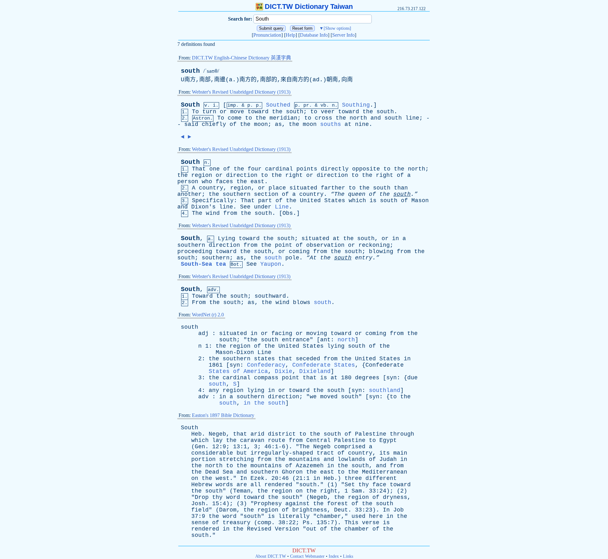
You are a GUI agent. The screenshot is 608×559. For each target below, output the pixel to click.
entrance (296, 340)
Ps (306, 522)
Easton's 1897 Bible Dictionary (223, 415)
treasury (236, 522)
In (243, 478)
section (266, 194)
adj (203, 333)
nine (362, 124)
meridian (283, 118)
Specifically (213, 200)
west (223, 478)
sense (200, 522)
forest (337, 503)
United (310, 200)
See (245, 207)
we (313, 397)
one (214, 169)
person (187, 181)
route (276, 440)
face (379, 484)
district (282, 434)
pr (306, 105)
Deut (341, 510)
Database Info (314, 35)
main (400, 453)
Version (287, 529)
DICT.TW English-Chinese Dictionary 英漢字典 (241, 57)
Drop (202, 497)
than (401, 188)
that (285, 359)
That (199, 169)
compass (266, 378)
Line (282, 207)
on (194, 478)
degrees (367, 378)
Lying (226, 238)
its (384, 453)
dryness (395, 497)
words (224, 484)
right (294, 175)
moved (329, 397)
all (255, 484)
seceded (308, 359)
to (313, 112)
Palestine (370, 434)
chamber (329, 516)
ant (325, 340)
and (375, 118)
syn (235, 365)
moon (261, 124)
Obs (287, 213)
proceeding (194, 251)
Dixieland (315, 371)
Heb (196, 434)
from (230, 213)
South (190, 105)
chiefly (214, 124)
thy (363, 484)
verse (370, 522)
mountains (304, 459)
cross (323, 118)
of (233, 124)
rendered (278, 484)
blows (301, 302)
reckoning (374, 245)
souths (330, 124)
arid (257, 434)
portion (203, 459)
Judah (388, 459)
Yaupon (270, 264)
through (402, 434)
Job (398, 510)
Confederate (384, 365)
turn (209, 112)
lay (217, 440)
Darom (228, 510)
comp (264, 522)
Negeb (217, 434)
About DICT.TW (270, 556)
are (242, 484)
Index (334, 556)
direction (241, 175)
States (334, 200)
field (200, 510)
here (376, 516)
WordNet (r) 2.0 (208, 314)
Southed (278, 105)
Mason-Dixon (235, 352)
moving (316, 333)
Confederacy (266, 365)
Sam (357, 491)
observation (325, 245)
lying (336, 346)
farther (333, 188)
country (211, 188)
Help (290, 35)
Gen (200, 447)
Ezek (257, 478)
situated (303, 188)
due (412, 378)
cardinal (279, 169)
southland (384, 390)
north (358, 118)
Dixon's (203, 207)
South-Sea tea (203, 264)
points (306, 169)
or (223, 112)
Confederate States (323, 365)
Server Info (343, 35)
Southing (356, 105)
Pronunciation (267, 35)
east (257, 181)
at (348, 124)
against (297, 503)
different (381, 478)
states (264, 359)
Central (318, 440)
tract (325, 453)
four (255, 169)
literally (294, 516)
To (195, 112)
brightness (309, 510)
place (277, 188)
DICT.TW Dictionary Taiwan (309, 6)
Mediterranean (384, 472)
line (412, 118)
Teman (241, 491)
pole (292, 258)
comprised (349, 447)
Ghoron (292, 472)
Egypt (388, 440)
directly (335, 169)
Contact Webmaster (307, 556)
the (277, 112)
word (233, 497)
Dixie (283, 371)
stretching (236, 459)
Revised (259, 529)
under (262, 207)
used (358, 516)
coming (299, 251)
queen (356, 194)
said (191, 124)
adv (203, 397)
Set (350, 484)
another (189, 194)
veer (328, 112)
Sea (228, 472)
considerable (212, 453)
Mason (420, 200)
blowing (381, 251)
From (199, 302)
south (190, 71)
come (235, 118)
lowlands (351, 459)
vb (323, 105)
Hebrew (201, 484)
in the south (264, 403)
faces (224, 181)
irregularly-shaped (281, 453)
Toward (202, 296)
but (242, 453)
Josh (198, 503)
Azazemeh (310, 466)
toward (258, 112)
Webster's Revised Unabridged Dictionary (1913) (241, 92)
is (373, 200)
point (283, 245)
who (207, 181)
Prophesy (268, 503)
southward (270, 296)
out (311, 529)
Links (348, 556)
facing (281, 333)
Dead (212, 472)
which (357, 200)
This (351, 522)
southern (236, 194)
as (278, 124)
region (201, 175)
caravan (252, 440)
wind (213, 213)
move (237, 112)
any (214, 390)
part (265, 200)
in (395, 238)
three (353, 478)
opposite (366, 169)
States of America (238, 371)
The (197, 213)
